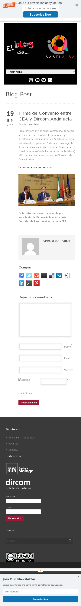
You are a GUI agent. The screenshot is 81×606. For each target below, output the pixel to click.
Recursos (13, 443)
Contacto (13, 449)
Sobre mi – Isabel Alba (21, 437)
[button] (40, 9)
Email (67, 358)
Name (67, 346)
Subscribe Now (40, 14)
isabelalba (34, 124)
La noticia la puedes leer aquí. (35, 167)
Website (68, 370)
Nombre (10, 496)
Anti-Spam (26, 393)
